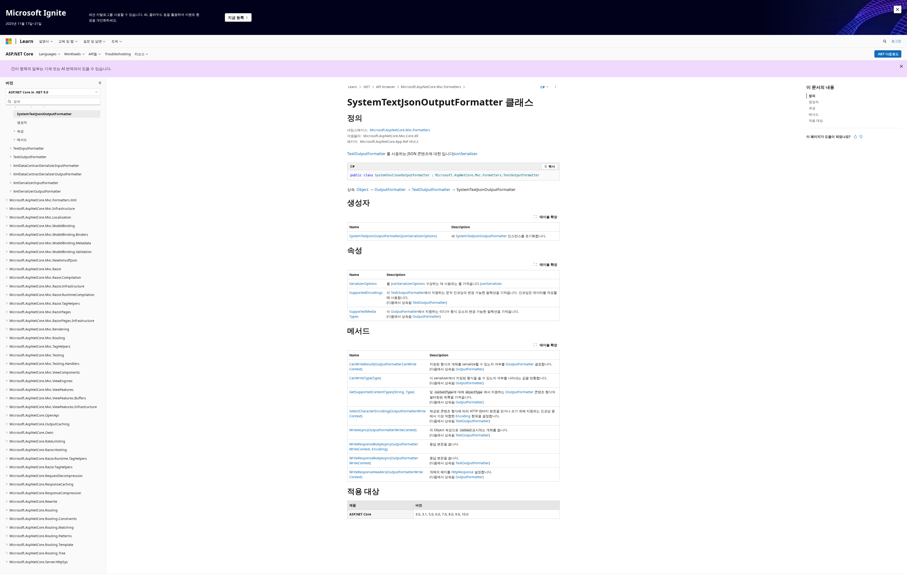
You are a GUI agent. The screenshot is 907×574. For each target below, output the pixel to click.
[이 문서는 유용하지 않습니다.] (861, 136)
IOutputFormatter (520, 364)
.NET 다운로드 (888, 54)
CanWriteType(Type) (365, 378)
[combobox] (53, 92)
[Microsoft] (9, 41)
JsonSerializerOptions (408, 283)
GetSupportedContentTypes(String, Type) (381, 392)
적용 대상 (816, 120)
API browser (385, 86)
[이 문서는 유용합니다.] (855, 136)
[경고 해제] (897, 9)
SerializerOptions (363, 283)
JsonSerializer (465, 153)
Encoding (463, 416)
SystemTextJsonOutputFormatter (481, 236)
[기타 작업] (556, 87)
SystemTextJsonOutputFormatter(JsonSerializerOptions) (393, 236)
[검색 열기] (885, 41)
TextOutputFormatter (366, 153)
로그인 (896, 41)
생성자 (814, 102)
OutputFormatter (390, 189)
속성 (812, 108)
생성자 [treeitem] (22, 122)
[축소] (100, 83)
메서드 (814, 114)
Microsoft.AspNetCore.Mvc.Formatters (431, 86)
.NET (366, 86)
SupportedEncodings (366, 292)
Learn (352, 86)
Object (362, 189)
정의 (812, 95)
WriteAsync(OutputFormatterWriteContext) (382, 430)
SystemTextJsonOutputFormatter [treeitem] (44, 114)
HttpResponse (462, 472)
